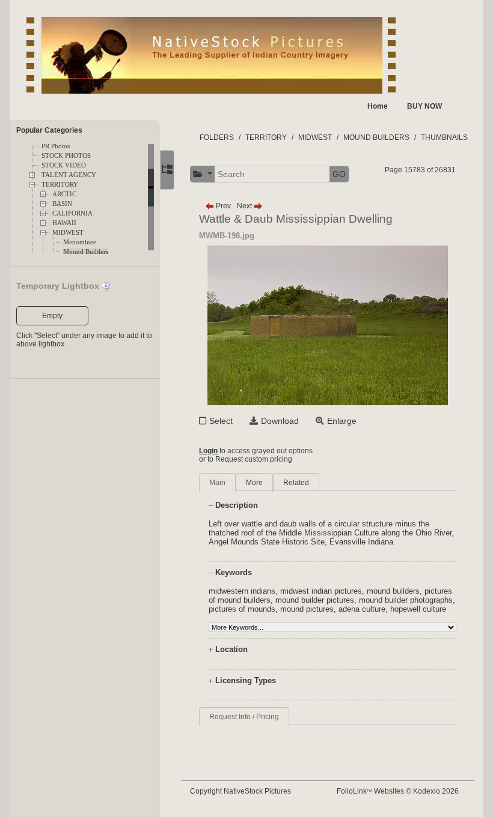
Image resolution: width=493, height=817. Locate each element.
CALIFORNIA (72, 213)
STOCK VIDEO (63, 165)
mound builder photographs (406, 599)
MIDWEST (68, 232)
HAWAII (64, 223)
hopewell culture (418, 609)
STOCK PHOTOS (66, 155)
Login (208, 451)
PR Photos (55, 146)
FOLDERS (217, 137)
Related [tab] (296, 482)
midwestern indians (242, 590)
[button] (202, 174)
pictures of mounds (242, 609)
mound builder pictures (314, 599)
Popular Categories (49, 130)
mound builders (393, 590)
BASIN (62, 203)
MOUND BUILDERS (376, 137)
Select (221, 421)
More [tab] (254, 482)
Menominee (79, 242)
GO (339, 174)
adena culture (361, 609)
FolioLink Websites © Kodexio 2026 (398, 791)
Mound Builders (85, 252)
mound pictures (307, 609)
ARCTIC (64, 194)
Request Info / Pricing (244, 717)
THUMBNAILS (444, 137)
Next (245, 206)
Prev (222, 206)
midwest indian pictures (321, 590)
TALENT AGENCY (68, 175)
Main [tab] (217, 482)
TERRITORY (59, 184)
